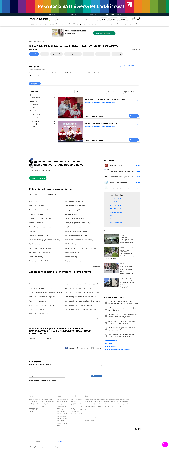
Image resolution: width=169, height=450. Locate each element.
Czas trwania (88, 54)
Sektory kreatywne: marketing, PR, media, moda (47, 404)
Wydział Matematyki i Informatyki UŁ (121, 188)
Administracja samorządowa (38, 314)
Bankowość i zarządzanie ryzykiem (76, 235)
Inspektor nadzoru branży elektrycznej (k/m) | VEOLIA (62, 418)
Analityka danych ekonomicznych (40, 218)
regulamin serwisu (51, 380)
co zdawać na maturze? (112, 258)
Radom (49, 338)
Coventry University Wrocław (118, 182)
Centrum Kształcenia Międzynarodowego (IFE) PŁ (124, 177)
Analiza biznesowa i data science (40, 227)
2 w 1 (31, 284)
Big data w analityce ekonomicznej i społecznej (80, 248)
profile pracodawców (127, 243)
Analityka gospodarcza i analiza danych (78, 223)
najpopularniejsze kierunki (126, 254)
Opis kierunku (56, 54)
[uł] (84, 6)
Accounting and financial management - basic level (82, 292)
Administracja (33, 201)
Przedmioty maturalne (72, 54)
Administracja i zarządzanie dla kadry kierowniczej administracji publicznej (82, 301)
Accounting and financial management (78, 288)
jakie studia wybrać (126, 266)
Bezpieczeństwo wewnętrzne (38, 244)
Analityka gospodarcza (36, 223)
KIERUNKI (86, 116)
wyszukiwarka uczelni (127, 282)
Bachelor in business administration (77, 231)
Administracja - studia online (74, 201)
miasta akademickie (35, 24)
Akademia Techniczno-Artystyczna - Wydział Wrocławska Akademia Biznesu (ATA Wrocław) (125, 171)
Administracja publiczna (37, 309)
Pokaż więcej (96, 266)
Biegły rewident (70, 244)
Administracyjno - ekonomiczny (75, 206)
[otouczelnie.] (39, 19)
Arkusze (123, 19)
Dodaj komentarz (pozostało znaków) (40, 364)
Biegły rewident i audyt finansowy (40, 248)
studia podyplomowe (127, 273)
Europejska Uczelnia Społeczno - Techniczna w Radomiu (104, 99)
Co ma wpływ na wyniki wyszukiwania (37, 69)
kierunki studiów (61, 24)
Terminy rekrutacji (103, 54)
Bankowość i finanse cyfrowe (38, 235)
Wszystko (34, 54)
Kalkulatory (113, 19)
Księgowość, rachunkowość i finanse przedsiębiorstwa (99, 102)
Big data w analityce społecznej (39, 252)
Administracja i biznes (36, 206)
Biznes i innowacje (71, 257)
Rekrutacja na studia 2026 (114, 14)
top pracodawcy (93, 24)
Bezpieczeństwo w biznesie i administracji (79, 240)
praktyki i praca (81, 24)
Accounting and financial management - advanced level (46, 292)
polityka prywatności (56, 442)
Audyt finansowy (34, 231)
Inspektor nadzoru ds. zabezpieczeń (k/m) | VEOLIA (62, 401)
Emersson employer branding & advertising (46, 447)
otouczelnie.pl (32, 442)
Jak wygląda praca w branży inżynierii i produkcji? (34, 409)
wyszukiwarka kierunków (124, 251)
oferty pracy (124, 237)
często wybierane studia (126, 270)
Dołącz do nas (54, 14)
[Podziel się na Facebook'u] (31, 159)
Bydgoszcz (32, 338)
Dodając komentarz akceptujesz (42, 380)
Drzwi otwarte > (109, 343)
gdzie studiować (125, 268)
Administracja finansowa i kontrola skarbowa (80, 297)
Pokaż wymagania (37, 178)
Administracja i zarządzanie (38, 301)
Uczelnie (44, 54)
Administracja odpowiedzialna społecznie (79, 305)
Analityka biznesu (71, 214)
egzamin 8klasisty (134, 24)
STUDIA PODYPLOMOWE (97, 116)
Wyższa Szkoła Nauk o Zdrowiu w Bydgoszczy (100, 123)
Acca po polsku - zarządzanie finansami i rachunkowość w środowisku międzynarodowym (82, 284)
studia (52, 24)
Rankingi (93, 14)
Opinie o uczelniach (74, 14)
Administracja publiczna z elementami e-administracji (82, 309)
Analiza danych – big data (73, 227)
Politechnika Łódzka (116, 165)
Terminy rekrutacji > (111, 340)
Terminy (104, 19)
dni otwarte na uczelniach (125, 287)
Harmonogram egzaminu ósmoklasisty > (117, 349)
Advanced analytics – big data (39, 210)
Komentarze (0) (135, 49)
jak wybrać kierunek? (127, 257)
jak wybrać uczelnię (126, 284)
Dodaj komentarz (96, 375)
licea (111, 24)
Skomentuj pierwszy (165, 444)
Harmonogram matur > (112, 346)
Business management (73, 261)
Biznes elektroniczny (72, 252)
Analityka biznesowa (36, 214)
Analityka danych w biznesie (74, 218)
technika (118, 24)
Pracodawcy (117, 54)
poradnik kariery (125, 241)
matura (125, 24)
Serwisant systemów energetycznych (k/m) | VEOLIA (63, 406)
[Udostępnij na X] (31, 162)
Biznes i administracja (36, 257)
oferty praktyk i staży (127, 239)
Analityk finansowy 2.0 (72, 210)
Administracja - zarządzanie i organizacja (42, 297)
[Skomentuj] (31, 166)
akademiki (72, 24)
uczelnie (45, 24)
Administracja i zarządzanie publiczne (41, 305)
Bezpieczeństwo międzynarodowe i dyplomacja (45, 240)
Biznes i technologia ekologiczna (40, 261)
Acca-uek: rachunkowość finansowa (41, 288)
